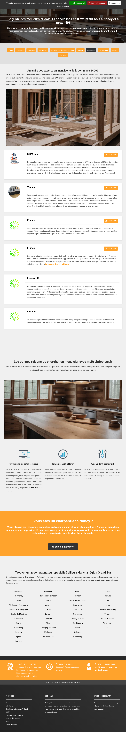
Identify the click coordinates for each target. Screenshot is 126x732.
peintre (115, 50)
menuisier (91, 50)
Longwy (48, 614)
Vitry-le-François (107, 619)
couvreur (31, 50)
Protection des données (14, 715)
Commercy (18, 628)
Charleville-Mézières (19, 614)
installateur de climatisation (62, 50)
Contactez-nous (11, 724)
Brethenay (19, 596)
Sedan (77, 628)
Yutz (107, 628)
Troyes (107, 605)
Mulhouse (48, 632)
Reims (77, 591)
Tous (10, 50)
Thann (107, 591)
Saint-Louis (77, 609)
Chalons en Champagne (18, 605)
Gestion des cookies (13, 718)
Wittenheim (107, 623)
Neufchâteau (48, 637)
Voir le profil (112, 155)
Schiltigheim (78, 623)
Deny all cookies (97, 3)
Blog (7, 721)
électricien (43, 50)
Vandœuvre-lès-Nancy (107, 609)
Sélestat (77, 632)
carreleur (20, 50)
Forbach (19, 641)
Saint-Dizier (77, 605)
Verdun (107, 614)
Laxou (48, 609)
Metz (48, 623)
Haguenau (48, 591)
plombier (63, 55)
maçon (80, 50)
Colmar (19, 623)
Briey (19, 600)
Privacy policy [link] (63, 7)
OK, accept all (78, 3)
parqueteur (103, 50)
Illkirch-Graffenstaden (48, 596)
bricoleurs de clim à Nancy (57, 264)
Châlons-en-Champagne (18, 609)
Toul (107, 600)
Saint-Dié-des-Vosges (78, 600)
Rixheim (78, 596)
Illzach (48, 600)
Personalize (114, 3)
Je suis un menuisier (63, 546)
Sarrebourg (77, 614)
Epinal (18, 637)
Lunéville (48, 619)
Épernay (19, 632)
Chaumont (19, 619)
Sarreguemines (78, 619)
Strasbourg (77, 637)
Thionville (107, 596)
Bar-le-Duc (19, 591)
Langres (48, 605)
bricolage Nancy (51, 712)
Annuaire (9, 703)
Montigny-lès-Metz (48, 628)
